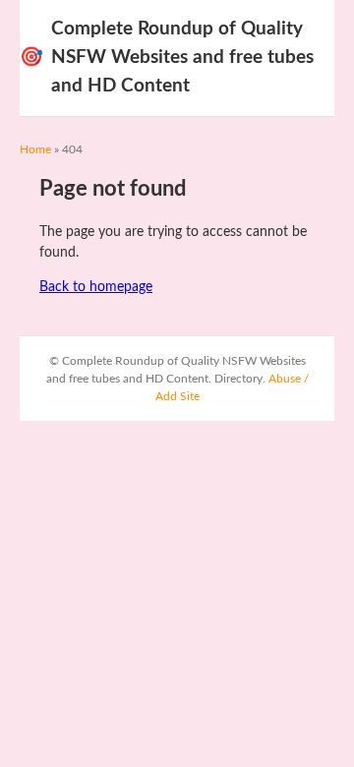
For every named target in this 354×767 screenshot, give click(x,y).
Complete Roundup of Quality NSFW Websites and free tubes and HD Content (167, 57)
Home (35, 149)
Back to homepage (95, 287)
